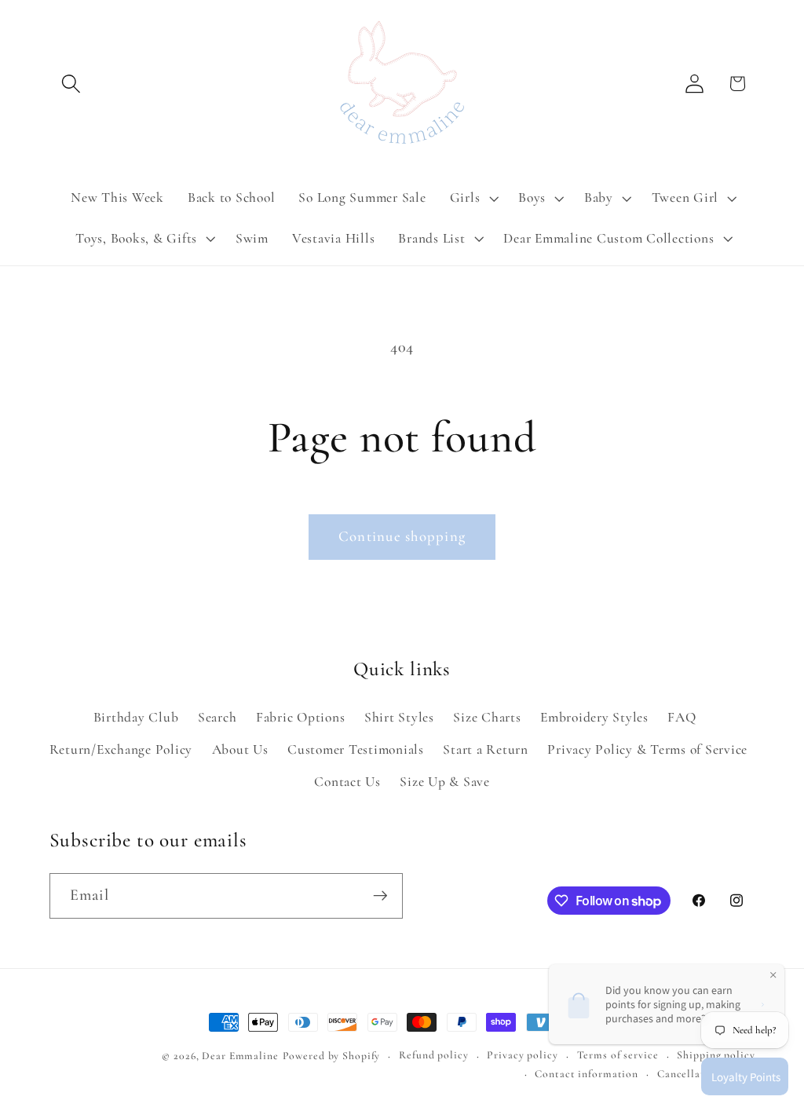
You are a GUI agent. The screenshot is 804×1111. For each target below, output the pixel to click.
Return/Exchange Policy (121, 749)
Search (217, 717)
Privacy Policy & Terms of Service (647, 749)
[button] (71, 83)
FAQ (681, 717)
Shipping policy (716, 1055)
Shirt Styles (399, 717)
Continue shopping (402, 536)
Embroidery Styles (594, 717)
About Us (240, 749)
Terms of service (618, 1055)
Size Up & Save (445, 781)
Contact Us (347, 781)
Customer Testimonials (355, 749)
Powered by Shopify (332, 1055)
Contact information (586, 1073)
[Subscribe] (380, 896)
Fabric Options (300, 717)
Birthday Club (136, 717)
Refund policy (433, 1055)
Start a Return (485, 749)
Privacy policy (522, 1055)
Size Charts (487, 717)
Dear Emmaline (240, 1055)
